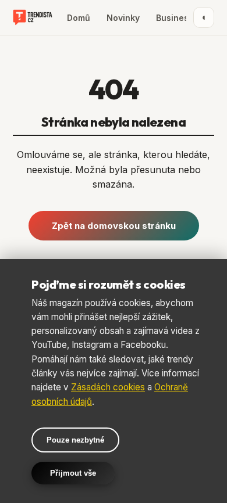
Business (174, 18)
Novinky (123, 18)
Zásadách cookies (108, 387)
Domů (78, 18)
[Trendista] (32, 17)
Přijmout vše (73, 473)
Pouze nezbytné (75, 440)
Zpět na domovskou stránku (114, 225)
